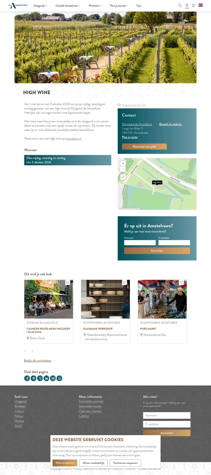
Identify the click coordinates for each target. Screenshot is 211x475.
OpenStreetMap (128, 209)
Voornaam (128, 238)
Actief (18, 425)
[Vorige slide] (24, 351)
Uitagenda (20, 401)
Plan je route (130, 137)
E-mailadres (163, 238)
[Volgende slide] (33, 351)
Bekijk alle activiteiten (37, 360)
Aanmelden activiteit (91, 401)
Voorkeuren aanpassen (125, 463)
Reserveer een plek (144, 146)
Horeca (19, 420)
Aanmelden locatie (90, 406)
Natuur (18, 415)
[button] (157, 184)
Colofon (84, 415)
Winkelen (20, 406)
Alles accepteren (65, 463)
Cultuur (19, 411)
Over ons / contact (90, 411)
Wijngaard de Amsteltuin (137, 124)
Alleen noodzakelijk (93, 463)
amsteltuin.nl (73, 138)
